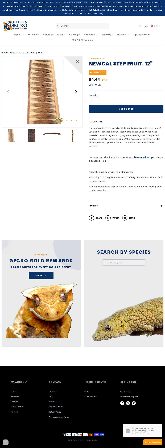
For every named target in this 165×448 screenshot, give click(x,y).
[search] (82, 26)
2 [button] (67, 120)
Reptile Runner (56, 406)
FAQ (50, 396)
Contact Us (125, 391)
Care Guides (90, 396)
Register (15, 396)
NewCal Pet (16, 52)
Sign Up (41, 275)
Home (5, 52)
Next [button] (76, 92)
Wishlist (14, 401)
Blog (86, 391)
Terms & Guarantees (59, 417)
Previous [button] (8, 92)
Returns (14, 411)
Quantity (93, 95)
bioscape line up (143, 157)
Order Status (17, 406)
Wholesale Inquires (129, 396)
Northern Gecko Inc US (86, 440)
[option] (42, 91)
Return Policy (55, 411)
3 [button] (71, 120)
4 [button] (76, 120)
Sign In (14, 391)
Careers (52, 391)
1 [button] (62, 120)
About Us (53, 401)
